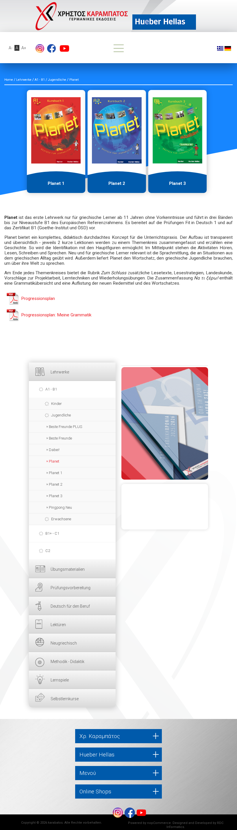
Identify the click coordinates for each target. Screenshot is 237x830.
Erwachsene (61, 519)
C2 (47, 551)
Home (8, 80)
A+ (23, 48)
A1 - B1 (51, 389)
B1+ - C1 (52, 533)
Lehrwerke (60, 372)
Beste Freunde (60, 438)
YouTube (64, 48)
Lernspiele (60, 680)
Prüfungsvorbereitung (70, 587)
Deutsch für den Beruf (70, 606)
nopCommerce (159, 823)
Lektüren (58, 624)
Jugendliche (61, 415)
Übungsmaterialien (68, 569)
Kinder (56, 403)
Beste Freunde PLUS (65, 427)
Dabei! (54, 450)
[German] (227, 48)
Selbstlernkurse (65, 698)
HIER (164, 423)
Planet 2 (55, 484)
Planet (54, 461)
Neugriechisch (64, 643)
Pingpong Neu (60, 507)
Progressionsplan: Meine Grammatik (56, 315)
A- (10, 48)
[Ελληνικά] (220, 48)
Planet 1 (55, 473)
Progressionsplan (38, 298)
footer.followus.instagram (40, 48)
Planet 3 (55, 496)
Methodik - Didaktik (67, 661)
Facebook (51, 48)
